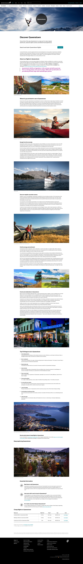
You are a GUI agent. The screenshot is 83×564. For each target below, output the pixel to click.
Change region (16, 541)
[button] (80, 5)
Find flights (66, 514)
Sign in (81, 2)
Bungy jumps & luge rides (17, 95)
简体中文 (15, 543)
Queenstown (41, 19)
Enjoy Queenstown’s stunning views (19, 288)
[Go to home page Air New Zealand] (6, 3)
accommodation (27, 500)
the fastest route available (28, 524)
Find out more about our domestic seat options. (35, 66)
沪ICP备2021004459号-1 (54, 557)
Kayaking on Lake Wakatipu (18, 138)
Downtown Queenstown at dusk (18, 477)
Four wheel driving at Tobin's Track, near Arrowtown (21, 243)
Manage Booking (71, 2)
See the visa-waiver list (47, 506)
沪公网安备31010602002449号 (64, 557)
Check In (77, 2)
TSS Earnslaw (16, 191)
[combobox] (33, 3)
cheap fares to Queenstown (33, 437)
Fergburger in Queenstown (18, 348)
